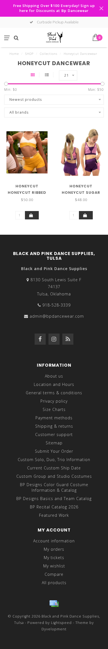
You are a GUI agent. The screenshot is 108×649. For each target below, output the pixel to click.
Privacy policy (54, 401)
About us (54, 376)
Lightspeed (61, 622)
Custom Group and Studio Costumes (54, 476)
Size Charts (54, 409)
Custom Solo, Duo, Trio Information (54, 459)
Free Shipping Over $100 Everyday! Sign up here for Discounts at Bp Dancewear (54, 8)
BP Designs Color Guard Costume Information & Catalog (54, 487)
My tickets (54, 557)
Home (14, 54)
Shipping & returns (54, 426)
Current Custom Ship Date (54, 468)
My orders (54, 549)
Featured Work (54, 515)
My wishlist (54, 566)
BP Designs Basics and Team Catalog (54, 498)
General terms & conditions (54, 392)
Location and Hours (54, 384)
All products (54, 582)
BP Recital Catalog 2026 (54, 507)
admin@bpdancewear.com (57, 316)
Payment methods (54, 417)
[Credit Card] (54, 603)
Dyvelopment (54, 629)
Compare (54, 574)
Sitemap (54, 442)
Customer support (54, 434)
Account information (54, 540)
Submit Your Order (54, 451)
